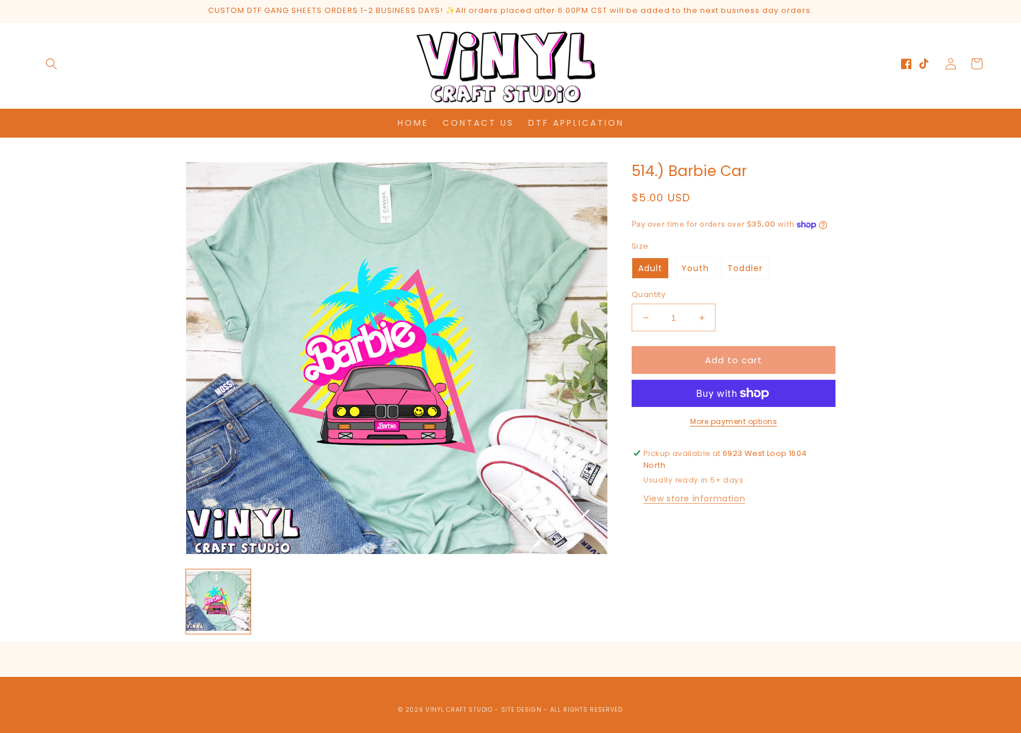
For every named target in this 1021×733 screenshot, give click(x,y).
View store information (694, 498)
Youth (695, 268)
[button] (51, 64)
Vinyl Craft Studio (459, 709)
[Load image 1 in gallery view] (218, 601)
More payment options (733, 421)
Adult (650, 268)
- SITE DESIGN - (522, 709)
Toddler (745, 268)
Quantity (648, 294)
